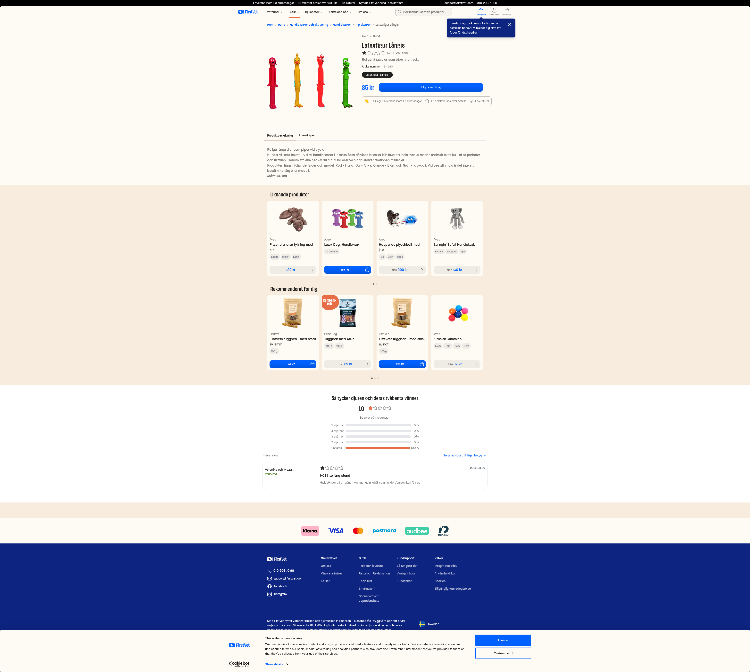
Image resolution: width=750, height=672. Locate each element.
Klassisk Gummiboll (448, 338)
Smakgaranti (367, 589)
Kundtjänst (404, 581)
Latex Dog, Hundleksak (341, 244)
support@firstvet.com (459, 3)
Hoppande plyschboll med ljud (399, 247)
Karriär (325, 581)
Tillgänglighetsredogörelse (453, 589)
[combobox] (423, 12)
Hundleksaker (342, 25)
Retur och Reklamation (374, 573)
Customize (501, 657)
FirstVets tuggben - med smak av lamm (293, 341)
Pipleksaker (363, 25)
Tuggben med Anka (339, 338)
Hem (270, 25)
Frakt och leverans (371, 566)
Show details (233, 664)
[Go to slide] (373, 283)
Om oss (326, 566)
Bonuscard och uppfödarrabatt (369, 598)
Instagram (280, 594)
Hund (281, 25)
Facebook (280, 586)
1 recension (400, 53)
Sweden (433, 624)
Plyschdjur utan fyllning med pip (291, 247)
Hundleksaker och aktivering (309, 25)
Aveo (365, 36)
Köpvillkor (365, 581)
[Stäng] (509, 24)
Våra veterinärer (331, 573)
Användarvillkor (445, 573)
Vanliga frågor (406, 573)
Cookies (440, 581)
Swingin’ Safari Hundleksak (454, 244)
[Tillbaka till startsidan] (248, 12)
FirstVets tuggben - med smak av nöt (402, 341)
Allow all (503, 645)
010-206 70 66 (283, 571)
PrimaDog (330, 334)
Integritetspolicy (446, 566)
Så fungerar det (407, 566)
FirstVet (274, 334)
